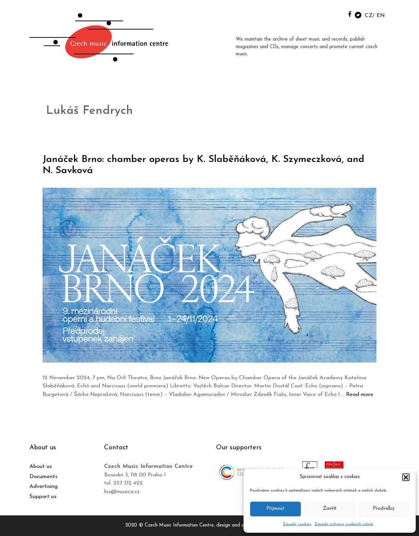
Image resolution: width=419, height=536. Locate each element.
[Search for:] (334, 13)
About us (40, 466)
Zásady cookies (297, 524)
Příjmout (275, 508)
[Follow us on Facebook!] (350, 14)
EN (380, 15)
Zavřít (330, 508)
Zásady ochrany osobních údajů (344, 524)
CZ (369, 15)
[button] (406, 477)
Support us (42, 496)
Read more (359, 394)
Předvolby (383, 508)
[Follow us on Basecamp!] (358, 14)
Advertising (43, 486)
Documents (43, 476)
